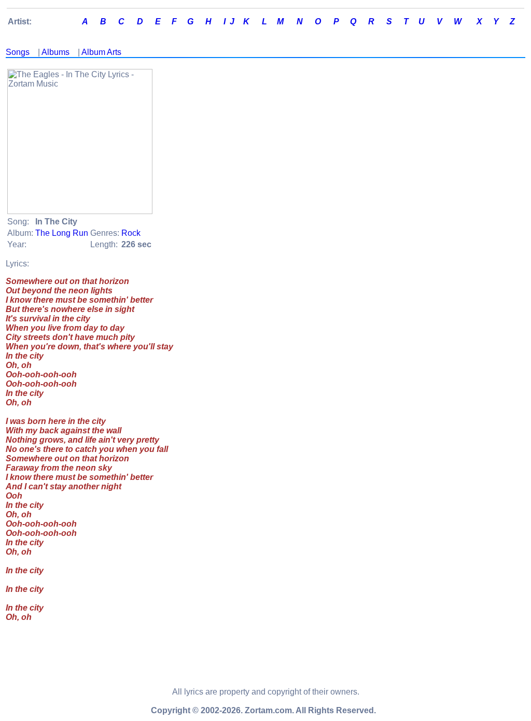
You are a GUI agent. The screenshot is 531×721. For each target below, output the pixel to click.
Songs (18, 52)
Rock (131, 233)
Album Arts (101, 52)
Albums (55, 52)
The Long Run (61, 233)
